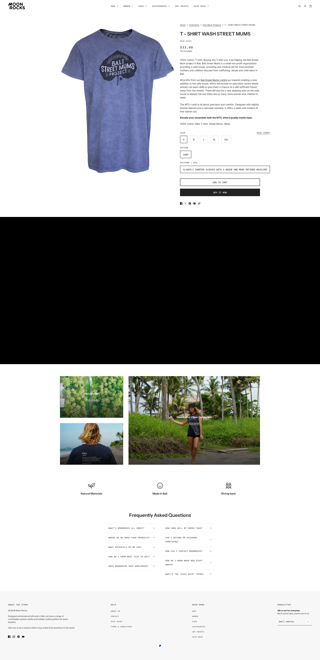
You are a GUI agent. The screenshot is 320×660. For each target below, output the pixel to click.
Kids (194, 621)
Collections (194, 25)
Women (195, 616)
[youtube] (23, 636)
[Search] (299, 6)
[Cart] (310, 6)
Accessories (198, 627)
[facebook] (9, 636)
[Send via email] (194, 203)
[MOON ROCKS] (16, 6)
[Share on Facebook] (181, 203)
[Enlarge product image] (117, 100)
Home (183, 25)
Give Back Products (212, 25)
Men (194, 611)
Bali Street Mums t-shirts (214, 80)
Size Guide (116, 621)
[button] (199, 203)
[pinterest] (18, 636)
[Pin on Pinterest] (189, 203)
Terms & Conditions (121, 627)
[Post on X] (185, 203)
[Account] (305, 6)
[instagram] (13, 636)
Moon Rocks (186, 41)
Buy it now (220, 192)
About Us (115, 611)
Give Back (197, 637)
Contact (115, 616)
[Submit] (308, 621)
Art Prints (198, 632)
